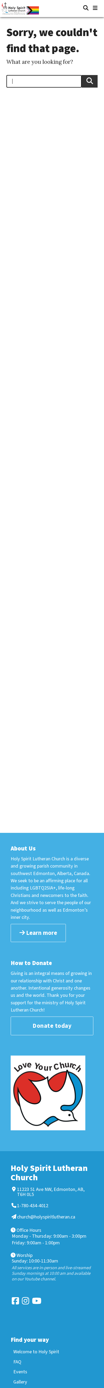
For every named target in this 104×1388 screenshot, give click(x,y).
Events (20, 1371)
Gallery (20, 1381)
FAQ (17, 1361)
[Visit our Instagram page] (25, 1301)
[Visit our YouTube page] (35, 1301)
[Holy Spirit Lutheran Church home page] (23, 8)
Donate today (52, 1025)
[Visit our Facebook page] (15, 1301)
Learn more (41, 932)
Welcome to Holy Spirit (36, 1351)
